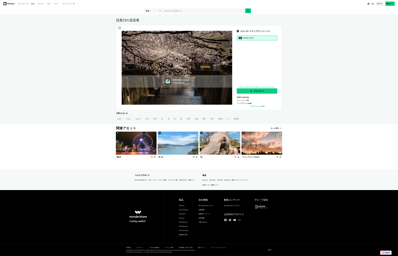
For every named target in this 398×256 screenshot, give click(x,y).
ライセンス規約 (162, 180)
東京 (204, 119)
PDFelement (183, 222)
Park (147, 119)
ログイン (380, 3)
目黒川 (220, 119)
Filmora (181, 205)
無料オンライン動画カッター (211, 185)
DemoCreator (184, 230)
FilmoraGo (227, 180)
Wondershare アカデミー (232, 205)
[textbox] (203, 11)
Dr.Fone (181, 218)
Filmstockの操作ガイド (141, 180)
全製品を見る (183, 234)
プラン (154, 180)
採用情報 (201, 218)
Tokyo (128, 119)
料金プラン (390, 3)
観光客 (236, 119)
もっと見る (275, 128)
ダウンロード (259, 91)
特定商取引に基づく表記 (186, 247)
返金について (201, 247)
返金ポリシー (192, 180)
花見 (188, 119)
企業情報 (201, 210)
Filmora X (205, 180)
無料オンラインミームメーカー (240, 180)
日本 (212, 119)
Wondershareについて (206, 205)
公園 (196, 119)
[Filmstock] (9, 3)
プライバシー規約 (173, 180)
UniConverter (183, 210)
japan (119, 119)
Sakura (138, 119)
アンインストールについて (218, 247)
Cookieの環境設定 (154, 247)
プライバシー (140, 247)
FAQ (150, 180)
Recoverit (182, 214)
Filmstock (220, 180)
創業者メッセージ (204, 214)
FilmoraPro (212, 180)
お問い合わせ (183, 180)
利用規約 (128, 247)
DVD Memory (183, 226)
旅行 (155, 119)
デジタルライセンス (255, 106)
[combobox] (203, 10)
